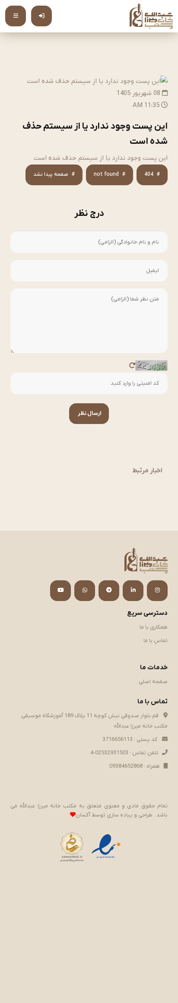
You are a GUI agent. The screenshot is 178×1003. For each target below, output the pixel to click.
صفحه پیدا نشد (50, 174)
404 (148, 174)
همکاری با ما (154, 627)
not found (106, 174)
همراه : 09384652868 (134, 766)
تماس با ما (155, 640)
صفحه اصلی (153, 681)
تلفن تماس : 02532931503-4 (124, 752)
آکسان (83, 815)
